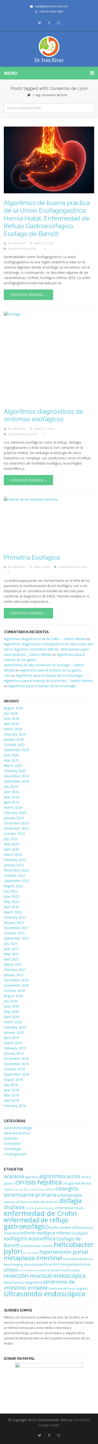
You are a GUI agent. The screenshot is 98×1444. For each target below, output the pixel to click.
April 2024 (11, 802)
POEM (63, 1264)
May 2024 (11, 797)
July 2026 (11, 713)
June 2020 (11, 1006)
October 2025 (14, 744)
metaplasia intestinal (33, 1258)
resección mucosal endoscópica (45, 1275)
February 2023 (15, 859)
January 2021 (14, 975)
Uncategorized (15, 1154)
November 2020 (16, 985)
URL (7, 675)
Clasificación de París (16, 1189)
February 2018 (15, 1105)
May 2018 (11, 1095)
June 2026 (11, 718)
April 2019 (11, 1037)
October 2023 (14, 833)
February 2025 (15, 771)
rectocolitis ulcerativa (32, 1270)
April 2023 (11, 849)
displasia (14, 1207)
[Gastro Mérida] (49, 49)
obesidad (30, 1264)
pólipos (11, 1270)
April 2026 (11, 723)
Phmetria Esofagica (32, 557)
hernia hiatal (31, 1252)
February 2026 (15, 734)
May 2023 (11, 844)
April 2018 (11, 1100)
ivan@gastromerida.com (51, 6)
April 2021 (11, 959)
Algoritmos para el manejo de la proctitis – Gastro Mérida (48, 680)
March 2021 (13, 964)
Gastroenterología (22, 248)
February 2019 (15, 1048)
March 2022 (13, 912)
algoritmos (52, 1176)
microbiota (72, 1258)
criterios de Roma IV (18, 1202)
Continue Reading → (28, 294)
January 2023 (14, 865)
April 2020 (11, 1016)
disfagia (70, 1200)
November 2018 (16, 1064)
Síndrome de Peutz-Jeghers (68, 1288)
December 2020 (16, 980)
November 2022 (16, 870)
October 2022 (14, 875)
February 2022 (15, 917)
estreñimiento (30, 1246)
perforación (48, 1264)
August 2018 (13, 1079)
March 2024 (13, 807)
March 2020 (13, 1022)
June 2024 (11, 791)
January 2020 (14, 1032)
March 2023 (13, 854)
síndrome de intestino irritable (39, 1284)
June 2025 (11, 755)
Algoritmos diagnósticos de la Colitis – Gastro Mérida (45, 638)
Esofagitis (79, 1233)
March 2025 (13, 765)
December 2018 (16, 1058)
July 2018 (11, 1084)
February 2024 (15, 812)
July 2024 (11, 786)
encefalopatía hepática (39, 1208)
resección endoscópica (63, 1270)
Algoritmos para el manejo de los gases (50, 670)
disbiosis (52, 1202)
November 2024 (16, 776)
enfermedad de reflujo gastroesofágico (36, 1223)
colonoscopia (69, 1195)
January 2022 (14, 922)
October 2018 (14, 1069)
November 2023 (16, 828)
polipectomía (79, 1264)
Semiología (12, 1148)
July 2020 (11, 1001)
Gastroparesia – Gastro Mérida (27, 654)
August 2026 (13, 708)
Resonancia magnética (23, 1282)
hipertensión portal (63, 1251)
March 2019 (13, 1043)
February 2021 (15, 969)
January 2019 (14, 1053)
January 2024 (14, 818)
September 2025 (16, 750)
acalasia (14, 1176)
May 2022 (11, 901)
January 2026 (14, 739)
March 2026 (13, 729)
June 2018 (11, 1090)
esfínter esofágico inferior (46, 1233)
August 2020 (13, 996)
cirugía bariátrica (76, 1183)
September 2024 (16, 781)
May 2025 (11, 760)
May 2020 (11, 1011)
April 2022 (11, 907)
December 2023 (16, 823)
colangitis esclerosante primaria (41, 1191)
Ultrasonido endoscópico (44, 1293)
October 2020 (14, 990)
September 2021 (16, 938)
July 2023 (11, 839)
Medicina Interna (16, 1133)
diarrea (39, 1201)
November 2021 (16, 927)
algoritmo (31, 1177)
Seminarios (12, 1143)
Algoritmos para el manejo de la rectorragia (49, 675)
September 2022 (16, 880)
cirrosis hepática (38, 1182)
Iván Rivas (19, 243)
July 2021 (11, 943)
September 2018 (16, 1074)
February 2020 (15, 1027)
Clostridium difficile (42, 1189)
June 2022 (11, 896)
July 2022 (11, 891)
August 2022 (13, 886)
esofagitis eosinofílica (30, 1238)
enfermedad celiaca (69, 1208)
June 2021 (11, 948)
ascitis (74, 1176)
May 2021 (11, 954)
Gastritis (47, 1246)
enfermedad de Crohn (40, 1213)
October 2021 (14, 933)
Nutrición (11, 1138)
